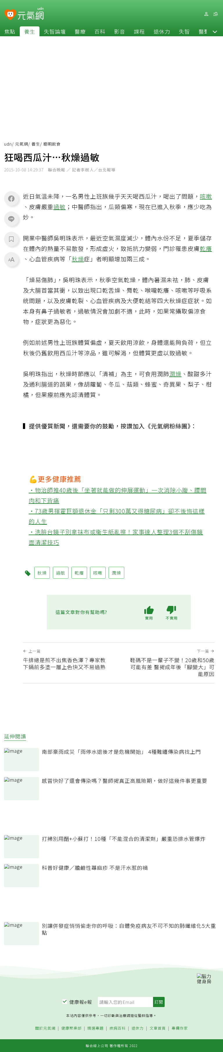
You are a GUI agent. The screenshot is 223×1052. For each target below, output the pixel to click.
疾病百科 (117, 1028)
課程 (139, 31)
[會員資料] (206, 14)
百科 (99, 31)
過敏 (59, 206)
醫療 (80, 31)
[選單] (215, 14)
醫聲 (204, 31)
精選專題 (95, 1028)
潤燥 (175, 374)
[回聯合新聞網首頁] (10, 15)
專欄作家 (180, 1028)
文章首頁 (158, 1028)
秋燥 (78, 259)
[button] (215, 31)
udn (8, 144)
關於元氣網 (45, 1028)
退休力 (162, 31)
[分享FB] (11, 198)
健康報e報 (80, 1002)
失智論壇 (55, 31)
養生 (29, 31)
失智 (184, 31)
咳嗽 (206, 196)
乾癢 (206, 248)
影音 (119, 31)
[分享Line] (11, 218)
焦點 (9, 31)
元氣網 (21, 144)
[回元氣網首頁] (31, 14)
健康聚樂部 (71, 1028)
